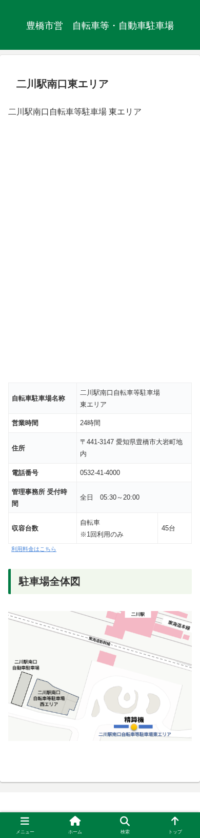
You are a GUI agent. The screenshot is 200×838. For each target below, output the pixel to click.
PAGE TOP (183, 804)
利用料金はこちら (33, 549)
